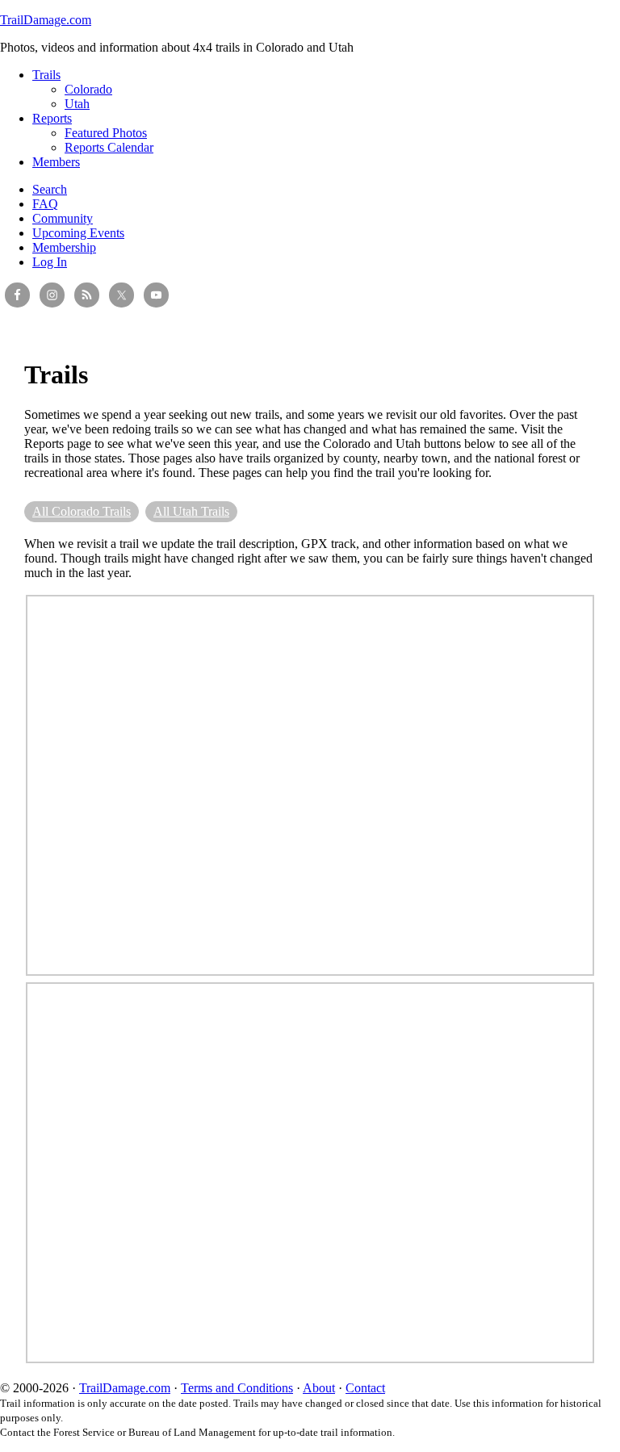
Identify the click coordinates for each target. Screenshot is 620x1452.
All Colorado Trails (81, 511)
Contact (365, 1388)
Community (62, 218)
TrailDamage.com (45, 20)
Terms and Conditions (237, 1388)
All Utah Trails (191, 511)
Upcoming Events (78, 233)
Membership (64, 247)
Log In (49, 262)
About (319, 1388)
